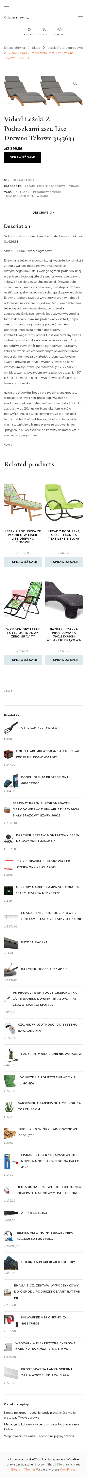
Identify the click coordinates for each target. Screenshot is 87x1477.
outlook (22, 192)
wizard (42, 196)
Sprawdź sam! (22, 157)
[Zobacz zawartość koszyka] (58, 30)
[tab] (44, 212)
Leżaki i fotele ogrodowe (45, 186)
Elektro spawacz (16, 17)
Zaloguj (44, 34)
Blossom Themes (23, 1469)
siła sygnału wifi (19, 196)
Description (44, 213)
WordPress (67, 1469)
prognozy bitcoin (47, 192)
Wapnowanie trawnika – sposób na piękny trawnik (39, 1436)
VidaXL (74, 186)
